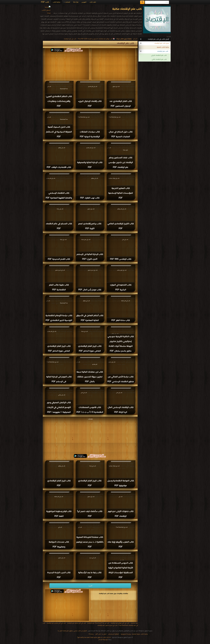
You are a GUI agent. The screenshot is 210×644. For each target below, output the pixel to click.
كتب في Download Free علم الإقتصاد (98, 623)
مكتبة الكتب (56, 2)
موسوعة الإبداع (103, 639)
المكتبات (67, 2)
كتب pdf (98, 634)
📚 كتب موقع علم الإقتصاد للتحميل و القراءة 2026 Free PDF (96, 39)
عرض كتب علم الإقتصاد (161, 43)
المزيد (90, 585)
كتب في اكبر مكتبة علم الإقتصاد (76, 623)
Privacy (91, 634)
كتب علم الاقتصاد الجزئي (159, 55)
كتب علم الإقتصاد (162, 51)
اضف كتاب (93, 2)
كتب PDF (45, 2)
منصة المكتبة (136, 634)
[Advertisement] (90, 436)
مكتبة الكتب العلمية (163, 47)
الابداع (135, 39)
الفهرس (84, 2)
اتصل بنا (103, 634)
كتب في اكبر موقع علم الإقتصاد (119, 623)
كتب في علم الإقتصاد (70, 39)
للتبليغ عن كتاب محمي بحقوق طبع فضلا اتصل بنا (72, 631)
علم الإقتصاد (134, 623)
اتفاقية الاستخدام (113, 634)
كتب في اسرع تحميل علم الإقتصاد (107, 625)
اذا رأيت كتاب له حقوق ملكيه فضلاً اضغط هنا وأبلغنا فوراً (94, 637)
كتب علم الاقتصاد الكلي (159, 59)
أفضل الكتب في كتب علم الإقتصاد (158, 39)
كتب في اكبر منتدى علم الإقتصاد (56, 623)
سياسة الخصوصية (126, 634)
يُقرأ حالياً (75, 2)
